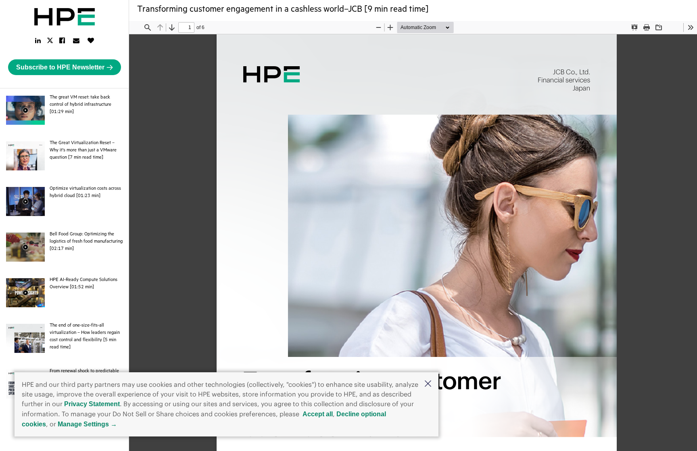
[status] (186, 27)
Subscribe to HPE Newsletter (60, 67)
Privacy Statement (92, 404)
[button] (428, 384)
